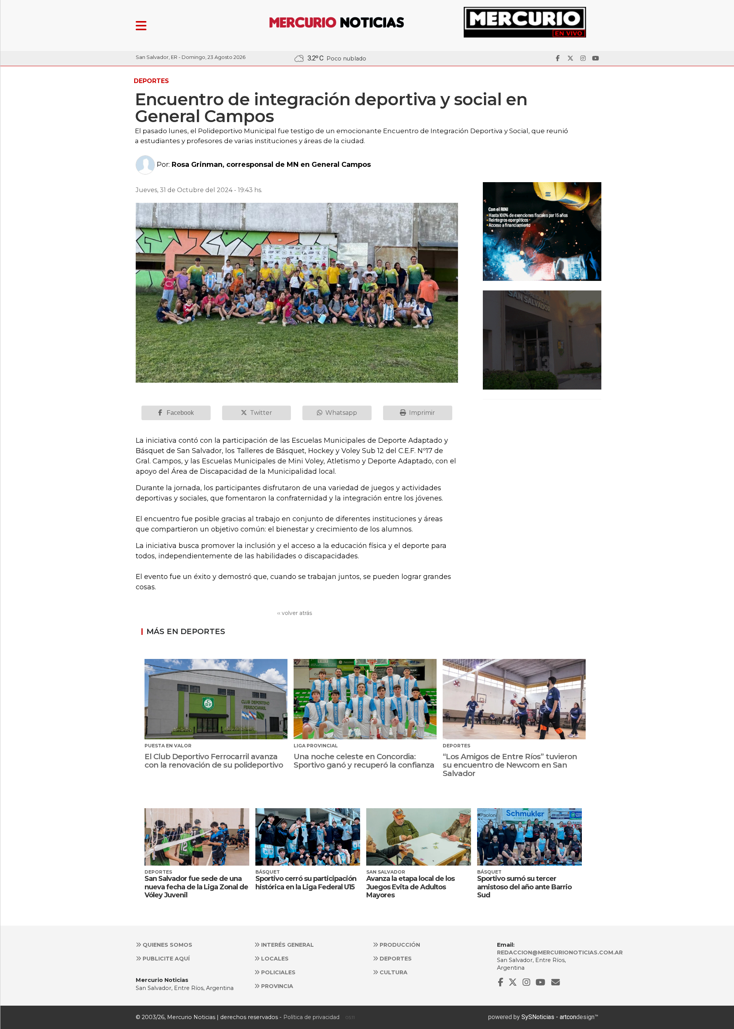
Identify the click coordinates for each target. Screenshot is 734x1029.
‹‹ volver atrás (294, 613)
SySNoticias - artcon (548, 1017)
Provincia (276, 986)
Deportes (395, 958)
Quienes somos (166, 944)
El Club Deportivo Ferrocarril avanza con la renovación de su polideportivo (214, 760)
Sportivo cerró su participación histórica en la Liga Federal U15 (305, 882)
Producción (399, 944)
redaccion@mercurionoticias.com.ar (560, 952)
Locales (274, 958)
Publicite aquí (165, 958)
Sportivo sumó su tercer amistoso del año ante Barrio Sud (524, 886)
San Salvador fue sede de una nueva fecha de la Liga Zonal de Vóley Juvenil (196, 886)
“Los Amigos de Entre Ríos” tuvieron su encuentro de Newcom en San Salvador (510, 765)
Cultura (393, 972)
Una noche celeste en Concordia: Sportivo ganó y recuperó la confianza (364, 760)
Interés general (287, 944)
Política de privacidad (311, 1017)
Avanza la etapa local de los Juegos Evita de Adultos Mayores (410, 886)
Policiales (278, 972)
